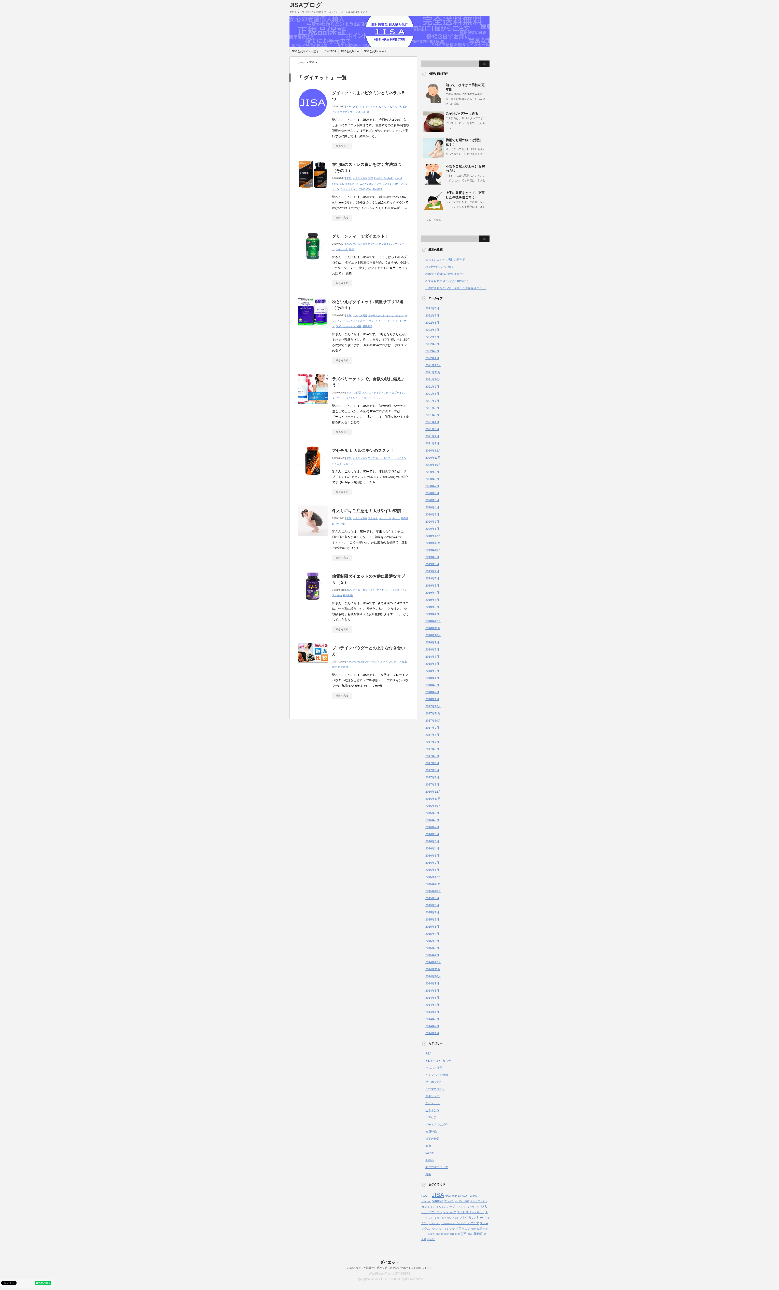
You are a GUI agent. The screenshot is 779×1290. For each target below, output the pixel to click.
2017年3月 (432, 770)
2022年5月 (432, 329)
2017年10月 (433, 720)
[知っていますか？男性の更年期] (433, 101)
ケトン (371, 590)
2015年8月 (432, 905)
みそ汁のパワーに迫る (462, 113)
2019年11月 (432, 543)
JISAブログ (305, 5)
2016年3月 (432, 855)
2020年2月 (432, 521)
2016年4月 (432, 848)
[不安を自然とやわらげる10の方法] (433, 183)
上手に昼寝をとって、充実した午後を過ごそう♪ (455, 288)
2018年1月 (432, 699)
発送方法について (436, 1167)
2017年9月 (432, 727)
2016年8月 (432, 820)
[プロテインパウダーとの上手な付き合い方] (313, 664)
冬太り (396, 518)
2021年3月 (432, 429)
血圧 (486, 1234)
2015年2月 (432, 948)
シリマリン (473, 1207)
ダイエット (359, 106)
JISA (349, 106)
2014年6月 (432, 997)
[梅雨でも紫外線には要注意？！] (433, 156)
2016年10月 (433, 805)
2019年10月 (433, 550)
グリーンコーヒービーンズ (383, 321)
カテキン (373, 243)
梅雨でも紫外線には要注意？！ (445, 274)
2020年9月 (432, 471)
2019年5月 (432, 585)
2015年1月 (432, 955)
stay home (345, 183)
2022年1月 (432, 358)
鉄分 (369, 112)
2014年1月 (432, 1033)
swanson (426, 1201)
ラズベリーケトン (345, 326)
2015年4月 (432, 933)
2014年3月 (432, 1019)
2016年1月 (432, 869)
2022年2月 (432, 351)
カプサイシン (399, 392)
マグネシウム (347, 112)
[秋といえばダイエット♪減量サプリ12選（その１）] (313, 329)
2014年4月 (432, 1011)
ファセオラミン (398, 590)
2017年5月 (432, 756)
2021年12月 (433, 365)
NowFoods (451, 1195)
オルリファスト (478, 1201)
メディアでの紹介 (436, 1124)
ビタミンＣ (434, 1223)
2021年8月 (432, 393)
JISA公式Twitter (350, 51)
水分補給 (340, 523)
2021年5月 (432, 415)
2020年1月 (432, 528)
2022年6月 (432, 322)
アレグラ (449, 1201)
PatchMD (388, 178)
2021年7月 (432, 400)
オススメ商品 (360, 178)
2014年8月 (432, 990)
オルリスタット (394, 315)
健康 (428, 1145)
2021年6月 (432, 407)
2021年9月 (432, 386)
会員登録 (431, 1131)
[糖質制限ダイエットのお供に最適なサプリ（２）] (313, 603)
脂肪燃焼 (367, 326)
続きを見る (342, 146)
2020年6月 (432, 493)
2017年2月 (432, 777)
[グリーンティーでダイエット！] (313, 263)
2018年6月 (432, 663)
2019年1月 (432, 614)
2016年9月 (432, 813)
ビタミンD (432, 1110)
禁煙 (452, 1234)
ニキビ (455, 1218)
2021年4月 (432, 422)
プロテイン (395, 661)
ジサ (371, 661)
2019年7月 (432, 571)
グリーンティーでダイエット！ (360, 236)
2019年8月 (432, 564)
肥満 (457, 1234)
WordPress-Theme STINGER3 (389, 1273)
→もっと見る (433, 220)
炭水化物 (337, 595)
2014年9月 (432, 983)
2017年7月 (432, 741)
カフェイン (385, 243)
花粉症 (478, 1234)
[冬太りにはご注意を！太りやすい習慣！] (313, 538)
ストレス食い (392, 183)
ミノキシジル (447, 1228)
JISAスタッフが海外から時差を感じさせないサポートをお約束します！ (389, 1267)
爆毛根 (439, 1234)
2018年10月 (433, 635)
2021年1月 (432, 443)
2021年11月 (432, 372)
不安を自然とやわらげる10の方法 (446, 281)
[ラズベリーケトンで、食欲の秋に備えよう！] (313, 406)
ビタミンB (395, 106)
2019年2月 (432, 606)
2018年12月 (433, 621)
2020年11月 (432, 457)
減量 (358, 326)
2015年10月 (433, 891)
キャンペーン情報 (436, 1074)
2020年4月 (432, 507)
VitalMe (366, 392)
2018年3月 (432, 685)
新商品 (429, 1160)
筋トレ (349, 463)
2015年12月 (433, 876)
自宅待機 (377, 189)
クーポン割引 (433, 1082)
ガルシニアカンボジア (355, 321)
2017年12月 (433, 706)
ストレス (373, 518)
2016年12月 (433, 791)
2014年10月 (433, 976)
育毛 (428, 1174)
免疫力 (431, 1234)
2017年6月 (432, 749)
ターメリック (476, 1212)
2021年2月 (432, 436)
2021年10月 (433, 379)
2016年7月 (432, 827)
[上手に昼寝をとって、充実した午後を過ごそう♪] (433, 209)
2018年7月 (432, 656)
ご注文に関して (435, 1089)
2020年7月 (432, 486)
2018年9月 (432, 642)
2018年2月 (432, 692)
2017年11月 (432, 713)
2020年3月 (432, 514)
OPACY (463, 1195)
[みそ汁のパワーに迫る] (433, 130)
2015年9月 (432, 898)
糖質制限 (348, 595)
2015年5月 (432, 926)
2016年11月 (432, 798)
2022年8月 (432, 308)
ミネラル (361, 112)
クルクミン (442, 1207)
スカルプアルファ (431, 1212)
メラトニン (463, 1228)
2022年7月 (432, 315)
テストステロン (442, 1218)
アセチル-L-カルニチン (380, 458)
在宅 (368, 189)
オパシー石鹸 (462, 1201)
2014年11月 (432, 969)
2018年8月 (432, 649)
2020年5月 (432, 500)
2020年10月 (433, 464)
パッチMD (359, 189)
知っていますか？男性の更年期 (445, 259)
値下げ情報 (432, 1138)
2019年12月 (433, 535)
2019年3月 (432, 599)
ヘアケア (431, 1117)
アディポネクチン (381, 392)
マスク (434, 1228)
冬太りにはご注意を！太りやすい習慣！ (368, 510)
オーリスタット (376, 315)
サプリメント (457, 1206)
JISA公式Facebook (375, 51)
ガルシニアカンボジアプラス (368, 183)
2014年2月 (432, 1026)
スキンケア (432, 1096)
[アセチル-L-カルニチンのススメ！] (313, 478)
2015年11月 (432, 884)
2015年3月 (432, 940)
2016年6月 (432, 834)
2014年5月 (432, 1004)
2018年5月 (432, 670)
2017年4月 (432, 763)
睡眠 (446, 1234)
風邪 (423, 1239)
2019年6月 (432, 578)
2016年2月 (432, 862)
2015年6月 (432, 919)
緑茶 (351, 249)
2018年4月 (432, 678)
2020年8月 (432, 479)
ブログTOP (329, 51)
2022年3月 (432, 344)
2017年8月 (432, 734)
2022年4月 (432, 336)
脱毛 (470, 1234)
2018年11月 (432, 628)
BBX (370, 178)
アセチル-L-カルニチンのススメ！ (363, 450)
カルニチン (400, 458)
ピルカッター (448, 1223)
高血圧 (431, 1239)
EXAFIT (378, 178)
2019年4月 (432, 592)
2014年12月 (433, 962)
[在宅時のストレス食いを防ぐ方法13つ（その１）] (313, 192)
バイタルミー (352, 398)
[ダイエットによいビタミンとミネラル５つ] (313, 120)
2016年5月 (432, 841)
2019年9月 (432, 557)
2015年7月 (432, 912)
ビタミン (384, 106)
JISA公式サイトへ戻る (305, 51)
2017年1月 (432, 784)
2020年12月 (433, 450)
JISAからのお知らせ (357, 661)
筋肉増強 (343, 667)
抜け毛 (429, 1153)
